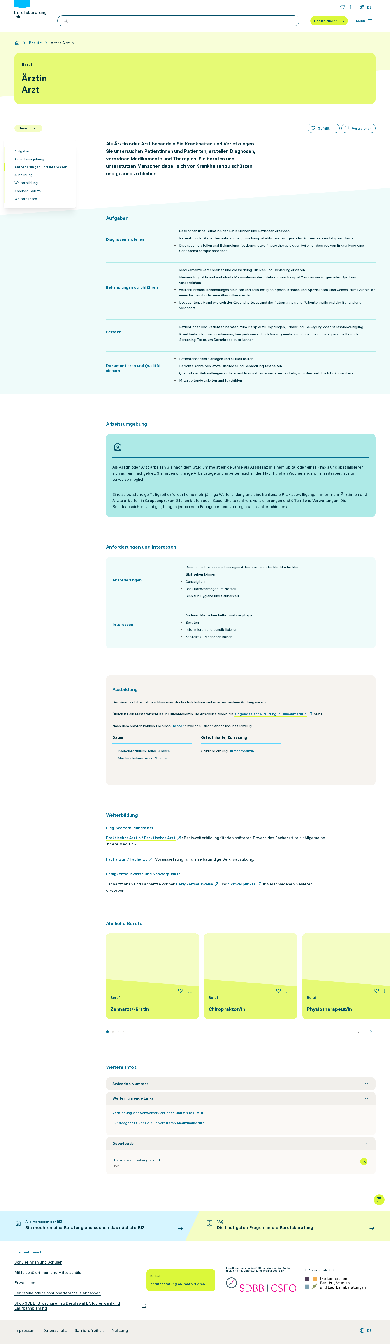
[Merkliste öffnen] (342, 7)
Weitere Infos (25, 198)
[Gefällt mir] (180, 990)
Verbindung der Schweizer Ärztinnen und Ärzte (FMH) (157, 1112)
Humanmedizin (241, 751)
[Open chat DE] (379, 1199)
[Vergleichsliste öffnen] (352, 7)
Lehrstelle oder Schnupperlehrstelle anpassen (57, 1293)
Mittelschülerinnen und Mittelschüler (48, 1272)
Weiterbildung (26, 182)
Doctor (178, 726)
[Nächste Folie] (370, 1031)
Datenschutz (55, 1330)
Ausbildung (23, 174)
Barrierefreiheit (89, 1330)
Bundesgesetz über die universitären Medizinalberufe (158, 1123)
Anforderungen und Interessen (40, 167)
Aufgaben (22, 151)
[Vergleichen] (189, 990)
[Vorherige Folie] (359, 1031)
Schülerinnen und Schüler (38, 1262)
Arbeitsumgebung (29, 159)
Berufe (35, 43)
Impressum (25, 1330)
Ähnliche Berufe (27, 190)
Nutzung (119, 1330)
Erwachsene (26, 1282)
